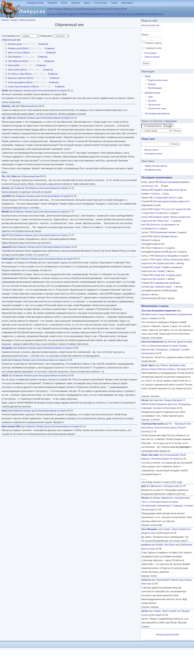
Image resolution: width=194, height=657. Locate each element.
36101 (5, 375)
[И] (84, 14)
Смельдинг (8, 258)
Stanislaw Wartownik (152, 423)
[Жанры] (67, 9)
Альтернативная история (52, 90)
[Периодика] (88, 9)
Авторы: (51, 14)
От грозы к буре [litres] (19, 74)
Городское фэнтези (166, 404)
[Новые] (59, 9)
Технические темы (157, 108)
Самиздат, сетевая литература (158, 408)
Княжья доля (15, 44)
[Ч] (133, 14)
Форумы (75, 3)
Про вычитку (154, 104)
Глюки (114, 3)
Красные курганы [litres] (20, 78)
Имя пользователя (150, 25)
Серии (14, 20)
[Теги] (124, 9)
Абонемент (127, 3)
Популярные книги (153, 153)
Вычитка (152, 100)
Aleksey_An (8, 106)
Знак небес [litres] (17, 69)
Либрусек (32, 11)
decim (144, 611)
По (171, 423)
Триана (164, 365)
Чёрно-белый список (156, 166)
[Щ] (141, 14)
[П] (107, 14)
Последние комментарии (157, 177)
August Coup (148, 533)
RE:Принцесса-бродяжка (164, 255)
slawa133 (7, 247)
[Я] (152, 14)
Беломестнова (149, 314)
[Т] (117, 14)
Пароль (145, 34)
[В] (64, 14)
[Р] (111, 14)
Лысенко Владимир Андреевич (159, 310)
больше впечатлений (167, 634)
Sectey (5, 188)
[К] (90, 14)
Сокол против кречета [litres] (23, 86)
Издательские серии (158, 80)
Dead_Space (148, 365)
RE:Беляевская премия (163, 232)
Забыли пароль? (152, 57)
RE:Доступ (170, 251)
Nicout (144, 400)
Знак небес (14, 65)
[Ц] (130, 14)
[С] (114, 14)
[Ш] (137, 14)
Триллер (181, 369)
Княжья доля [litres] (18, 48)
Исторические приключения (156, 505)
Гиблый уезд (176, 580)
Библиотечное (152, 93)
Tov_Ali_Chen (9, 176)
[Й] (87, 14)
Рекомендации (155, 88)
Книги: (50, 9)
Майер (159, 544)
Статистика (100, 3)
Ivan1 (5, 410)
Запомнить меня (154, 48)
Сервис (167, 529)
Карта (87, 3)
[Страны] (115, 9)
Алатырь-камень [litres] (20, 82)
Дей (143, 486)
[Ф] (123, 14)
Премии (152, 84)
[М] (97, 14)
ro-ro (4, 360)
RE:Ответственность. (152, 248)
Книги (148, 76)
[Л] (93, 14)
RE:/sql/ (162, 298)
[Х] (127, 14)
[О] (104, 14)
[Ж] (77, 14)
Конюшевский (171, 455)
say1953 (6, 196)
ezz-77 (5, 235)
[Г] (67, 14)
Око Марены (14, 56)
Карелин (158, 400)
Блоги (64, 3)
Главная (5, 20)
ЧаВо (150, 97)
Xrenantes (7, 348)
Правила (52, 3)
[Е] (74, 14)
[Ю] (148, 14)
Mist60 (5, 211)
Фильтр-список (151, 150)
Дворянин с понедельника (165, 486)
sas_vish (7, 118)
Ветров (172, 341)
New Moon (170, 544)
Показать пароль (153, 43)
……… (144, 392)
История (164, 533)
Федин (156, 498)
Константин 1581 (11, 426)
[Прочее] (158, 14)
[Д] (70, 14)
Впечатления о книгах (155, 306)
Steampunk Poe (183, 423)
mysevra (146, 544)
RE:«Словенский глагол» (162, 197)
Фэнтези (145, 583)
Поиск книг (148, 138)
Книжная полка (35, 3)
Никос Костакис (150, 455)
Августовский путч (181, 529)
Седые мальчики (167, 314)
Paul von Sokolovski (152, 341)
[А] (58, 14)
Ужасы (172, 369)
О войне (153, 318)
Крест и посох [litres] (19, 52)
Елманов (43, 44)
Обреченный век (27, 20)
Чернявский (162, 580)
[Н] (100, 14)
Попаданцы (161, 349)
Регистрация (150, 53)
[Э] (144, 14)
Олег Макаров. (149, 529)
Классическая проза (166, 427)
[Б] (61, 14)
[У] (120, 14)
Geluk (5, 90)
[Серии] (77, 9)
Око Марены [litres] (18, 61)
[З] (81, 14)
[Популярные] (102, 9)
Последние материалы (157, 113)
